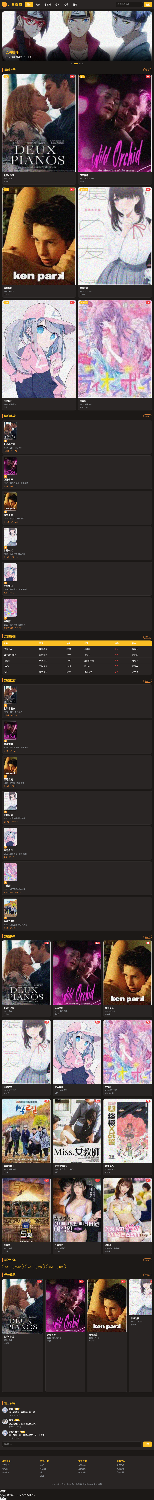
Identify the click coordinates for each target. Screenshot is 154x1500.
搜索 (148, 4)
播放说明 (120, 1469)
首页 (29, 4)
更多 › (147, 70)
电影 (38, 4)
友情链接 (5, 1473)
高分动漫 (82, 1473)
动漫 (66, 4)
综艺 (57, 4)
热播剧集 (82, 1469)
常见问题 (120, 1465)
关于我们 (5, 1465)
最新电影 (82, 1465)
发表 (147, 1444)
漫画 (75, 4)
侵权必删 (120, 1473)
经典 (61, 1267)
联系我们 (5, 1469)
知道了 (3, 1498)
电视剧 (47, 4)
